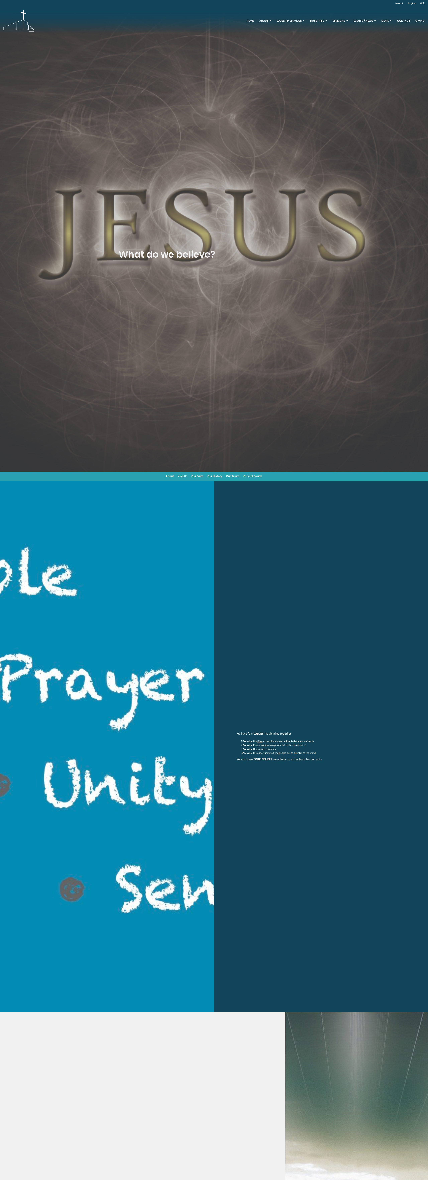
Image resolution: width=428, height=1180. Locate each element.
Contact (403, 21)
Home (250, 21)
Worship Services (289, 21)
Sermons (339, 21)
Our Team (232, 476)
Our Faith (197, 476)
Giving (420, 21)
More (385, 21)
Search (399, 3)
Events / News (363, 21)
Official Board (252, 476)
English (412, 3)
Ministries (317, 21)
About (263, 21)
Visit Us (182, 476)
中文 (422, 3)
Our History (214, 476)
